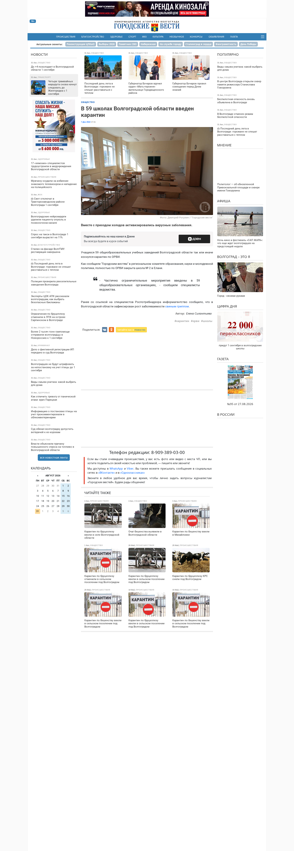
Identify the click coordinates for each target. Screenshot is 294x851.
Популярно (228, 54)
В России (225, 414)
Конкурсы (196, 36)
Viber (130, 468)
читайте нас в (131, 329)
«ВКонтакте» (106, 472)
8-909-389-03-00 (168, 452)
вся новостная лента (54, 457)
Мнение (224, 145)
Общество (88, 102)
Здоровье (116, 36)
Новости (39, 54)
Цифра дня (227, 306)
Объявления (216, 36)
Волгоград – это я (233, 256)
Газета (234, 36)
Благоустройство (92, 36)
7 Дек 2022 (86, 122)
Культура (158, 36)
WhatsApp (117, 468)
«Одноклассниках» (132, 472)
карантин (182, 321)
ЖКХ (144, 36)
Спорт (132, 36)
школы (207, 321)
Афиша (223, 201)
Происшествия (65, 36)
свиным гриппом (177, 306)
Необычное (176, 36)
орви (196, 321)
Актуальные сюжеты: (49, 44)
